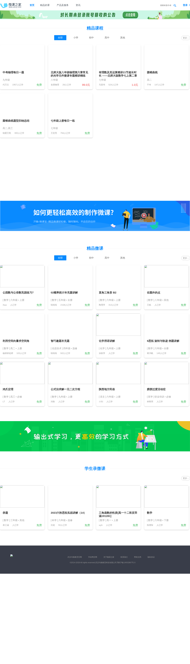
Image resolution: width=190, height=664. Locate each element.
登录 (185, 5)
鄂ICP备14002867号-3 (126, 563)
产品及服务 (63, 5)
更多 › (185, 38)
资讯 (78, 5)
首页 (32, 5)
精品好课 (45, 5)
